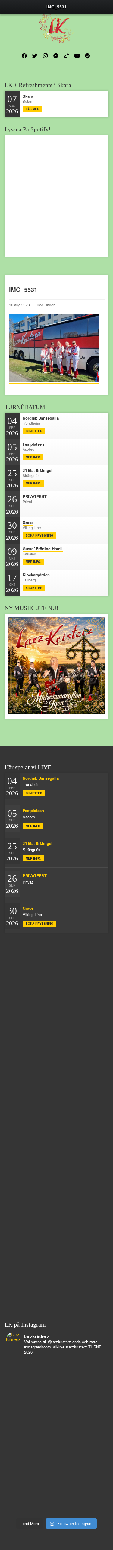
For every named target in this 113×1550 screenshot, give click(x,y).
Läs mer (32, 109)
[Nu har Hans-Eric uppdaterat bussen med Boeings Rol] (56, 1472)
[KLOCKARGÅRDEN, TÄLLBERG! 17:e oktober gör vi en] (56, 1456)
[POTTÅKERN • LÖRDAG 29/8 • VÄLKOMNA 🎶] (56, 1363)
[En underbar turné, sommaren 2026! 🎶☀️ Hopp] (56, 1402)
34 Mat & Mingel (37, 470)
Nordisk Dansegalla (41, 418)
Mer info (33, 457)
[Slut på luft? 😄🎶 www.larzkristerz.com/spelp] (56, 1503)
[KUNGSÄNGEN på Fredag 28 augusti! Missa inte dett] (56, 1394)
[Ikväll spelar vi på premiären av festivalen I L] (56, 1371)
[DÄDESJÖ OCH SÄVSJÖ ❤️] (56, 1378)
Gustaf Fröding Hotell (43, 548)
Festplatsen (33, 444)
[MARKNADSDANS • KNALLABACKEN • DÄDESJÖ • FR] (56, 1433)
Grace (28, 522)
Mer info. (33, 483)
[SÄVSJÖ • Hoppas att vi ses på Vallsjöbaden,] (56, 1425)
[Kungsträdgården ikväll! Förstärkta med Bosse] (56, 1496)
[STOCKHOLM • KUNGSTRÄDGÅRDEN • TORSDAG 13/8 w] (56, 1511)
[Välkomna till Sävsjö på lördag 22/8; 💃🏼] (56, 1441)
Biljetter (34, 431)
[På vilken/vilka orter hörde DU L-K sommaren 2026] (56, 1417)
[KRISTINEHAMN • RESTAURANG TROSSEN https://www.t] (56, 1488)
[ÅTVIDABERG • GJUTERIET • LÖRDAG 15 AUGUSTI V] (56, 1480)
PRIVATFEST (35, 496)
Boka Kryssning (39, 535)
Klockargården (36, 575)
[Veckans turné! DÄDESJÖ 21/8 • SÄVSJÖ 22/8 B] (56, 1449)
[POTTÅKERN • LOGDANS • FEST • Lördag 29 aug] (56, 1386)
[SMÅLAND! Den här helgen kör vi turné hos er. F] (56, 1410)
